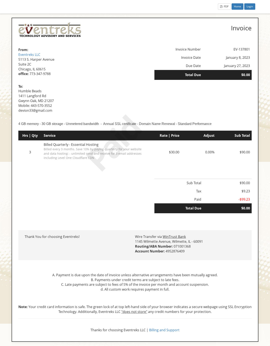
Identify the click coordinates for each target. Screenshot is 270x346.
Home (237, 6)
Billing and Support (164, 330)
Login (250, 6)
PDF (225, 6)
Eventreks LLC (29, 54)
